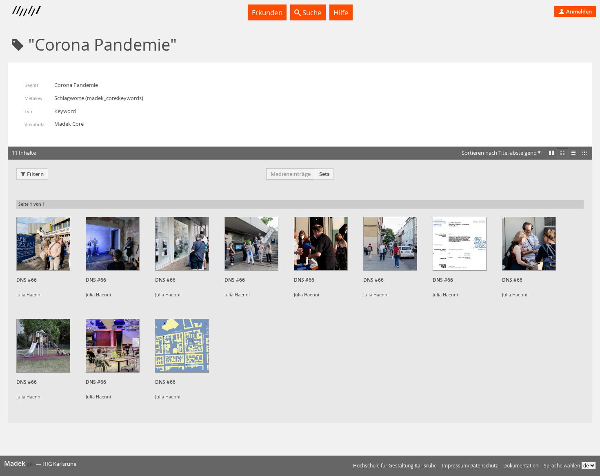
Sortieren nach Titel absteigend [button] (499, 152)
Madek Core (69, 123)
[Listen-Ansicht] (573, 153)
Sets (324, 174)
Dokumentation (520, 465)
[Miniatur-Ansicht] (584, 153)
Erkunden (267, 12)
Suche (311, 12)
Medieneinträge (291, 174)
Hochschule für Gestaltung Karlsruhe (395, 465)
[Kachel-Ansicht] (551, 153)
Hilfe (341, 12)
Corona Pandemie (76, 85)
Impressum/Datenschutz (470, 465)
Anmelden (578, 11)
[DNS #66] (43, 244)
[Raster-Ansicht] (562, 153)
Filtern (35, 174)
